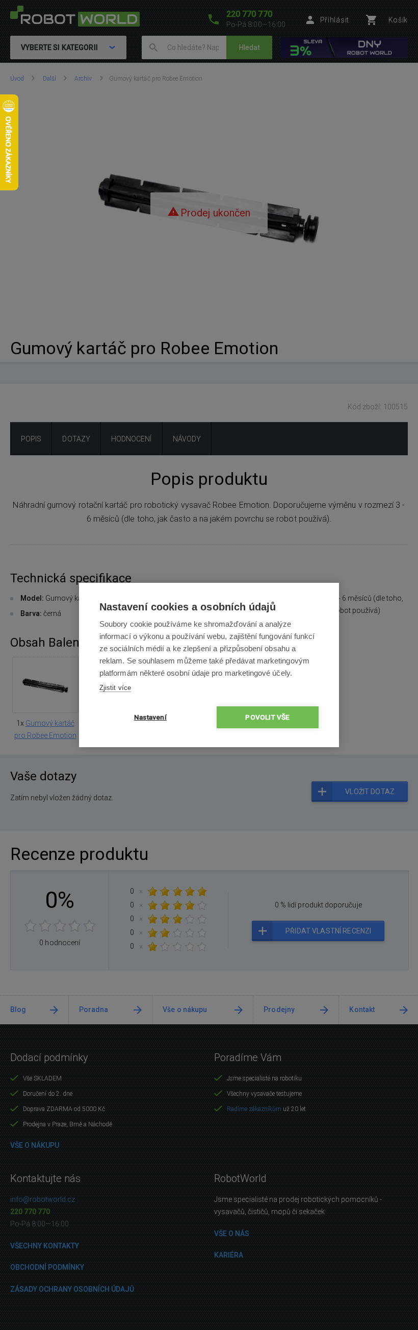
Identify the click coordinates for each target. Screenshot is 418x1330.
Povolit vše (267, 717)
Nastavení (150, 717)
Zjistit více (115, 688)
